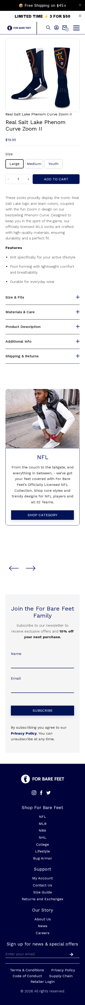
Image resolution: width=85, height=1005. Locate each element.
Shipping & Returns (22, 356)
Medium (34, 164)
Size (9, 154)
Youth (53, 164)
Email (16, 678)
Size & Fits (14, 297)
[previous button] (13, 568)
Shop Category (42, 515)
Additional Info (18, 341)
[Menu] (76, 28)
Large (14, 164)
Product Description (23, 327)
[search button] (48, 28)
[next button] (30, 568)
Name (16, 654)
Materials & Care (20, 312)
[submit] (70, 953)
